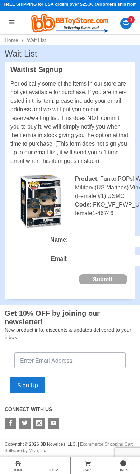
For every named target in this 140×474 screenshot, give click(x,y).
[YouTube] (53, 423)
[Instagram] (39, 423)
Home (11, 40)
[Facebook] (10, 423)
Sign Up (27, 385)
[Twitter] (25, 423)
